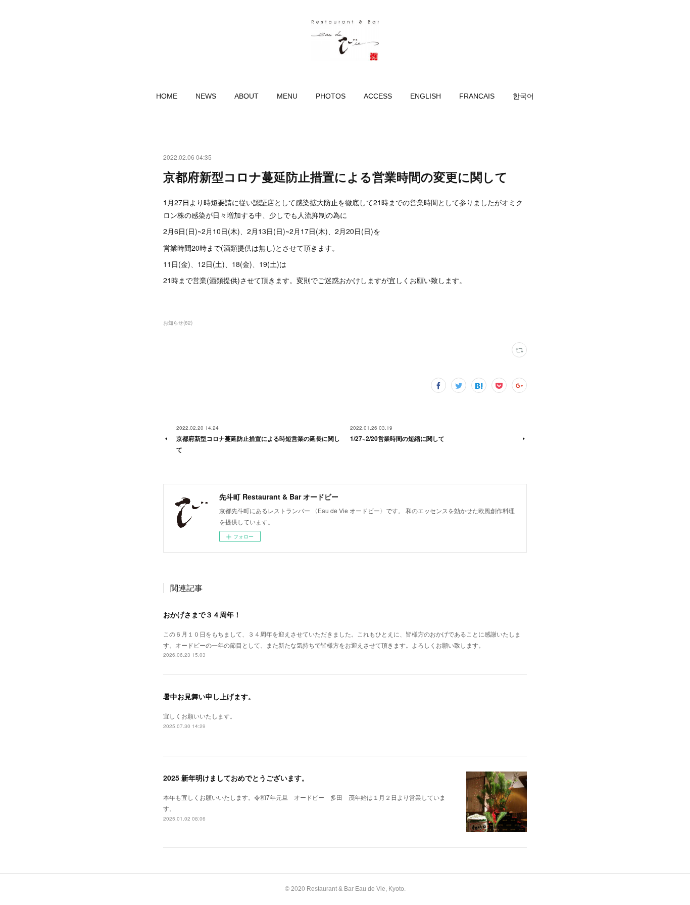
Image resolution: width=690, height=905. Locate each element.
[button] (166, 96)
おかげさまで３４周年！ (202, 614)
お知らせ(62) (177, 322)
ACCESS (378, 96)
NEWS (205, 96)
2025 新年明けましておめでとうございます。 (236, 778)
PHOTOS (331, 96)
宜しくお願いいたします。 (199, 715)
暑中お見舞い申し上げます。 (209, 696)
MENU (287, 96)
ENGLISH (425, 96)
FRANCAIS (477, 96)
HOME (166, 96)
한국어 (523, 96)
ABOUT (246, 96)
